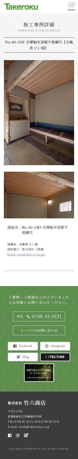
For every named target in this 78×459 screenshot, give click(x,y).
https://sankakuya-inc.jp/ (26, 254)
